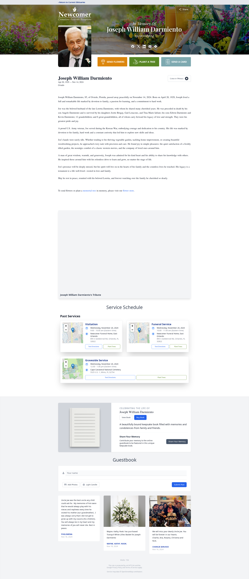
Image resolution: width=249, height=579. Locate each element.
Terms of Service (132, 567)
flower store (128, 190)
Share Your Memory (177, 441)
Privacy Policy (117, 567)
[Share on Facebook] (132, 46)
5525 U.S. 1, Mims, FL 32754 (102, 372)
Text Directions (93, 346)
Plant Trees (112, 346)
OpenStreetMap (127, 572)
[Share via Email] (150, 46)
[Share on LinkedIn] (144, 46)
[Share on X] (138, 46)
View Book (126, 417)
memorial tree (89, 190)
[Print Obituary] (155, 46)
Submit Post (179, 484)
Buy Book (140, 417)
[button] (72, 330)
